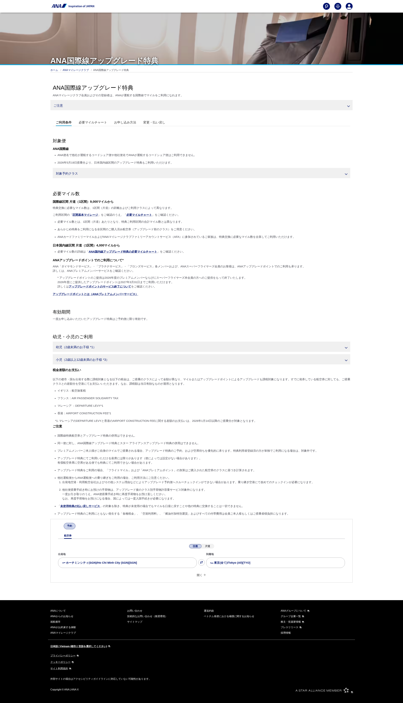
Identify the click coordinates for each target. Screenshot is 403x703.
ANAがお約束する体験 (63, 627)
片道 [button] (207, 546)
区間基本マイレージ (85, 214)
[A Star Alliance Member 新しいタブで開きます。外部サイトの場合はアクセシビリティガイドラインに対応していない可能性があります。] (325, 692)
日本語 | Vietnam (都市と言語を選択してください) (78, 646)
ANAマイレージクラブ (76, 70)
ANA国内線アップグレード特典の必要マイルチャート (123, 251)
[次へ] (78, 526)
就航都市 (55, 621)
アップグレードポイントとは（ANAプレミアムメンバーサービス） (95, 294)
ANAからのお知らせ (61, 616)
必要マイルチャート (139, 214)
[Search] (326, 6)
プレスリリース (289, 627)
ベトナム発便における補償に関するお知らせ (229, 616)
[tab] (64, 122)
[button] (201, 105)
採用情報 (286, 632)
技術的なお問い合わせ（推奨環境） (147, 616)
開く (199, 575)
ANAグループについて (293, 610)
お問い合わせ (134, 610)
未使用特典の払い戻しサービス (80, 506)
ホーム (54, 70)
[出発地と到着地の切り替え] (201, 562)
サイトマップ (134, 621)
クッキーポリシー (60, 662)
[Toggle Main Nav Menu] (337, 6)
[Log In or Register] (349, 6)
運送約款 (209, 610)
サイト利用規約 (59, 668)
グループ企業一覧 (291, 616)
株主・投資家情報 (291, 621)
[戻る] (61, 526)
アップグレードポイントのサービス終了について (100, 286)
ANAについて (58, 610)
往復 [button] (195, 546)
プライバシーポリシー (63, 655)
